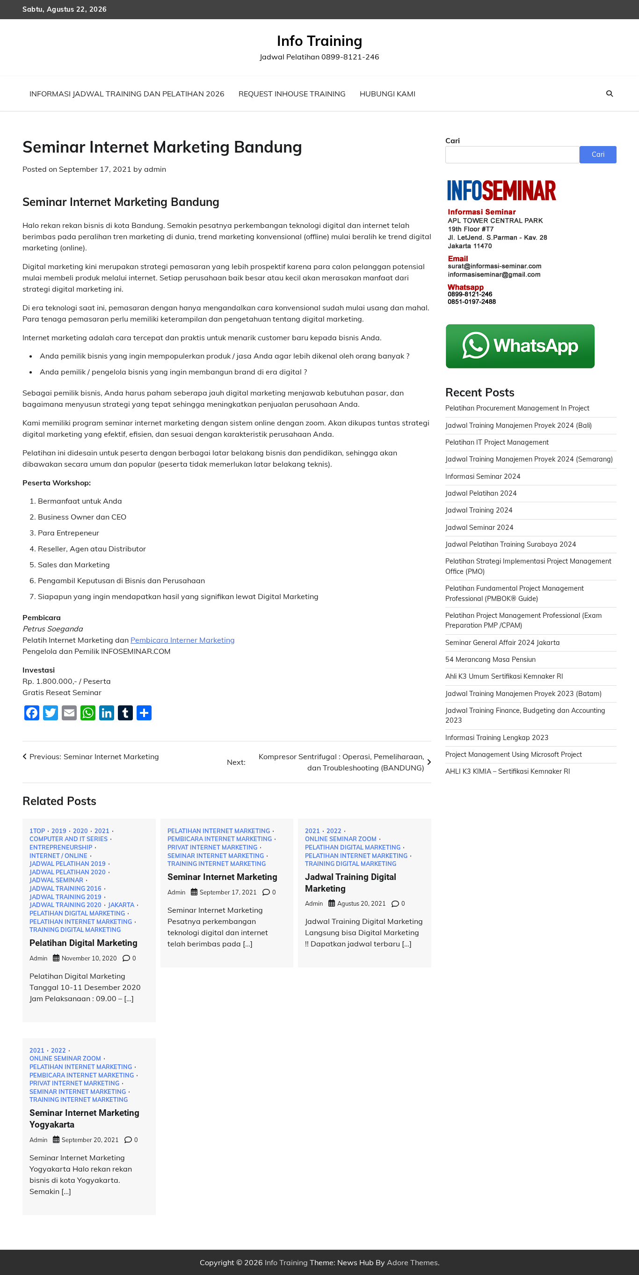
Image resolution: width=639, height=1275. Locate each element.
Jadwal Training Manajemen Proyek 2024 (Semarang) (529, 459)
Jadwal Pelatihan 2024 (481, 493)
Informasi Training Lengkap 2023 (497, 737)
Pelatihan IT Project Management (497, 442)
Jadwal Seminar (56, 880)
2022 (334, 831)
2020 (80, 831)
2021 (101, 831)
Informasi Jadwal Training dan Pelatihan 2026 (127, 93)
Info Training (320, 41)
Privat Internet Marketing (212, 847)
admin (155, 169)
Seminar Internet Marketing (215, 856)
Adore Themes (412, 1262)
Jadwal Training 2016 (65, 889)
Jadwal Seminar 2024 (479, 527)
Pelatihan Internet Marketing (80, 922)
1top (37, 831)
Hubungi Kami (387, 93)
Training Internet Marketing (216, 864)
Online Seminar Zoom (341, 839)
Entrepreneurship (60, 847)
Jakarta (121, 905)
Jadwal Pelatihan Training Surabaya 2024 (510, 544)
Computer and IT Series (68, 839)
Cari (452, 140)
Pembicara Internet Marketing (219, 839)
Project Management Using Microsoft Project (513, 754)
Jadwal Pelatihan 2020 (67, 872)
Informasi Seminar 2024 (483, 476)
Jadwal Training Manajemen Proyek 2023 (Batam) (523, 693)
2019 (58, 831)
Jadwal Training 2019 (65, 897)
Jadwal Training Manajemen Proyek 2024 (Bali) (518, 425)
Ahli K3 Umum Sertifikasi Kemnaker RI (504, 676)
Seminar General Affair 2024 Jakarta (502, 642)
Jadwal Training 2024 (479, 510)
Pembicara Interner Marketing (183, 640)
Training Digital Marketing (75, 930)
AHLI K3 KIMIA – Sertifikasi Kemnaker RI (507, 771)
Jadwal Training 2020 (65, 905)
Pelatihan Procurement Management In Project (517, 408)
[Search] (610, 94)
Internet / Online (58, 856)
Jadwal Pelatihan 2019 (67, 864)
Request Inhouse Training (292, 93)
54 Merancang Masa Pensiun (490, 659)
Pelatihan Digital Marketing (77, 913)
